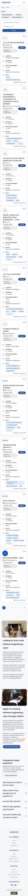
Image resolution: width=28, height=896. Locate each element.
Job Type (18, 14)
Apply (22, 47)
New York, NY (16, 106)
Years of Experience (7, 14)
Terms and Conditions (14, 874)
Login (14, 854)
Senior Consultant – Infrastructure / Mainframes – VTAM (12, 217)
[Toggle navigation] (24, 2)
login (14, 840)
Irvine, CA (7, 163)
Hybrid (7, 299)
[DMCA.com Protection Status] (14, 893)
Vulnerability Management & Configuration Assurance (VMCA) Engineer (11, 99)
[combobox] (14, 22)
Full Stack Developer (11, 274)
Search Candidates (14, 861)
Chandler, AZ (8, 45)
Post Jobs (14, 856)
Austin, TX (7, 277)
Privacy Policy (14, 877)
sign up (14, 843)
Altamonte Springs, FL (10, 503)
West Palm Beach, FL (10, 560)
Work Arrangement (17, 17)
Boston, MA (7, 106)
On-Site (7, 67)
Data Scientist (9, 501)
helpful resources (11, 775)
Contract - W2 (8, 47)
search (14, 30)
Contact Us (14, 872)
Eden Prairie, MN (9, 333)
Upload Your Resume (11, 747)
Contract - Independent (7, 50)
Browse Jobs (14, 845)
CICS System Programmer (13, 43)
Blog (14, 869)
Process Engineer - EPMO (13, 558)
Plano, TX (7, 222)
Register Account (14, 859)
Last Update (5, 17)
